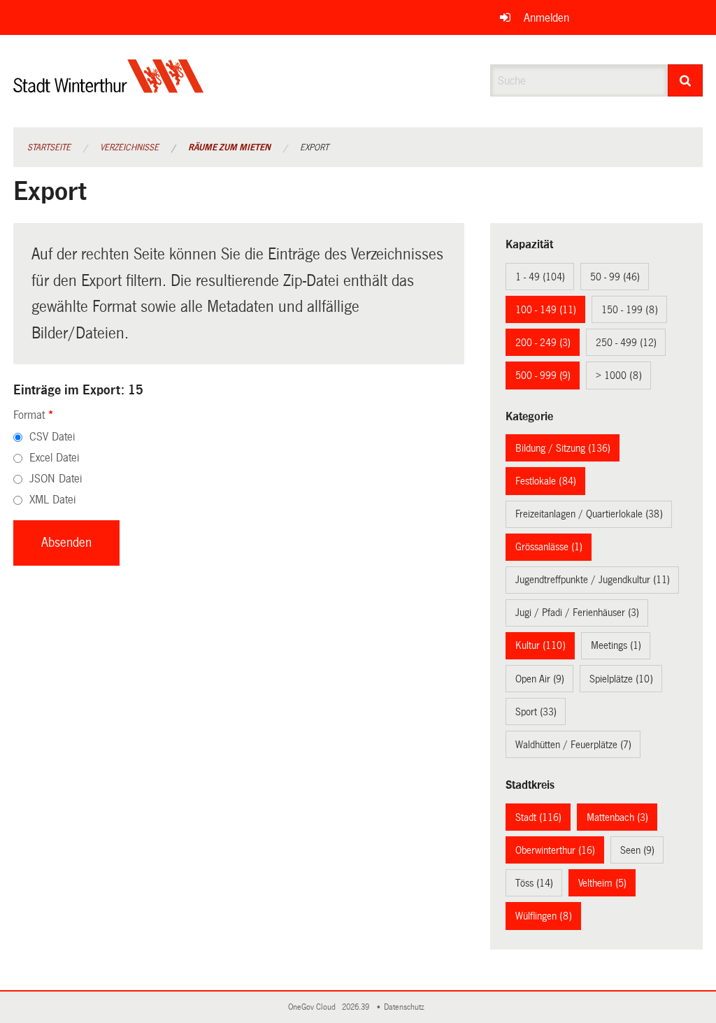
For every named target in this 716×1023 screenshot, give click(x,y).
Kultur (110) (540, 645)
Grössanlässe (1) (548, 546)
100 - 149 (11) (545, 309)
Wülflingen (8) (543, 916)
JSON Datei (55, 479)
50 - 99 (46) (615, 276)
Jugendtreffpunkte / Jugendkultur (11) (592, 579)
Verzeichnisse (129, 147)
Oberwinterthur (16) (555, 850)
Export (314, 147)
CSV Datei (52, 437)
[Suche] (685, 80)
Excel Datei (54, 458)
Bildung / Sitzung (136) (562, 448)
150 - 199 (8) (629, 309)
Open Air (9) (539, 679)
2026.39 (356, 1007)
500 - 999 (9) (543, 375)
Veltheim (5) (602, 883)
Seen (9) (637, 850)
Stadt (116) (538, 817)
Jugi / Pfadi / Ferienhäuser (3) (577, 612)
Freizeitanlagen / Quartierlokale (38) (589, 514)
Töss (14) (534, 883)
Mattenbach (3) (617, 817)
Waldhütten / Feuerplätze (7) (573, 744)
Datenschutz (406, 1007)
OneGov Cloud (314, 1007)
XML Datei (52, 500)
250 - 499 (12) (626, 342)
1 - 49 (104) (540, 276)
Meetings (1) (616, 645)
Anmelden (546, 18)
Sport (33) (536, 711)
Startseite (49, 147)
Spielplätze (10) (621, 679)
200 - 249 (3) (543, 342)
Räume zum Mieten (229, 147)
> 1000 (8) (619, 375)
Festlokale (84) (545, 481)
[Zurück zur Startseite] (108, 87)
